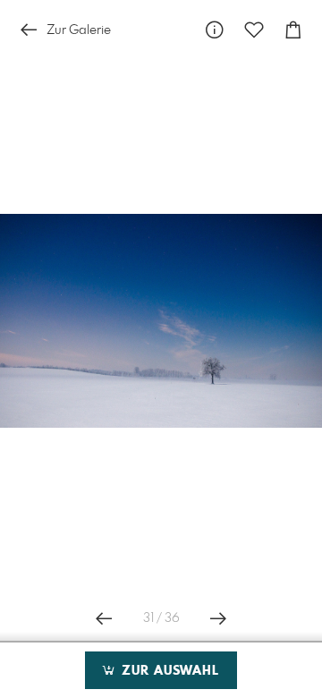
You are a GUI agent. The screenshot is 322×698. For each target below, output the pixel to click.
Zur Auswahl (168, 671)
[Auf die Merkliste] (254, 30)
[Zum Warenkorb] (293, 30)
